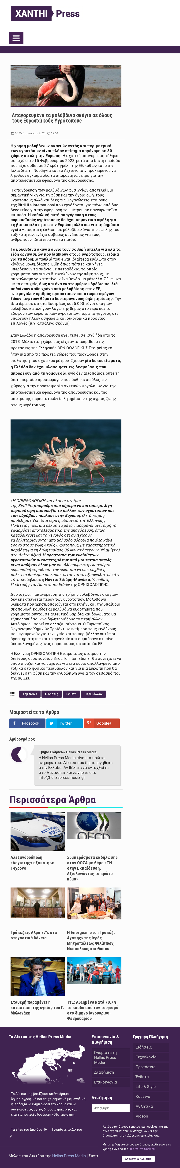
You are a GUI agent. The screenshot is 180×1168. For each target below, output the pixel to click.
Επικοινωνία (105, 1082)
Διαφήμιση (104, 1072)
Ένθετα (71, 694)
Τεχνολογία (146, 1057)
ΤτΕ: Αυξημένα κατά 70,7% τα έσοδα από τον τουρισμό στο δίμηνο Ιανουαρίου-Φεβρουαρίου (92, 1010)
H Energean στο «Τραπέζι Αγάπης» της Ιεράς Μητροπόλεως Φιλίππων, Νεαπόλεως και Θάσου (91, 940)
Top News (30, 694)
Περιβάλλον (93, 694)
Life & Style (146, 1086)
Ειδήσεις (51, 694)
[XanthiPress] (47, 12)
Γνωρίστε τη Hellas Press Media (105, 1057)
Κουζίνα (143, 1096)
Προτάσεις (145, 1066)
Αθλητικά (144, 1106)
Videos (142, 1116)
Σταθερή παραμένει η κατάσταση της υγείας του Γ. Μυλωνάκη (37, 1007)
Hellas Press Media (69, 1155)
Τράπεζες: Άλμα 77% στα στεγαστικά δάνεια (34, 935)
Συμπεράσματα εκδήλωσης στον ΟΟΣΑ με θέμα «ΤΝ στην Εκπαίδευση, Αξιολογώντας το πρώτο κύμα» (92, 868)
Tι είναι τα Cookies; (142, 1149)
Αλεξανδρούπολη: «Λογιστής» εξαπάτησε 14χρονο (32, 863)
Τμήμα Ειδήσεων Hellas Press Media (68, 752)
